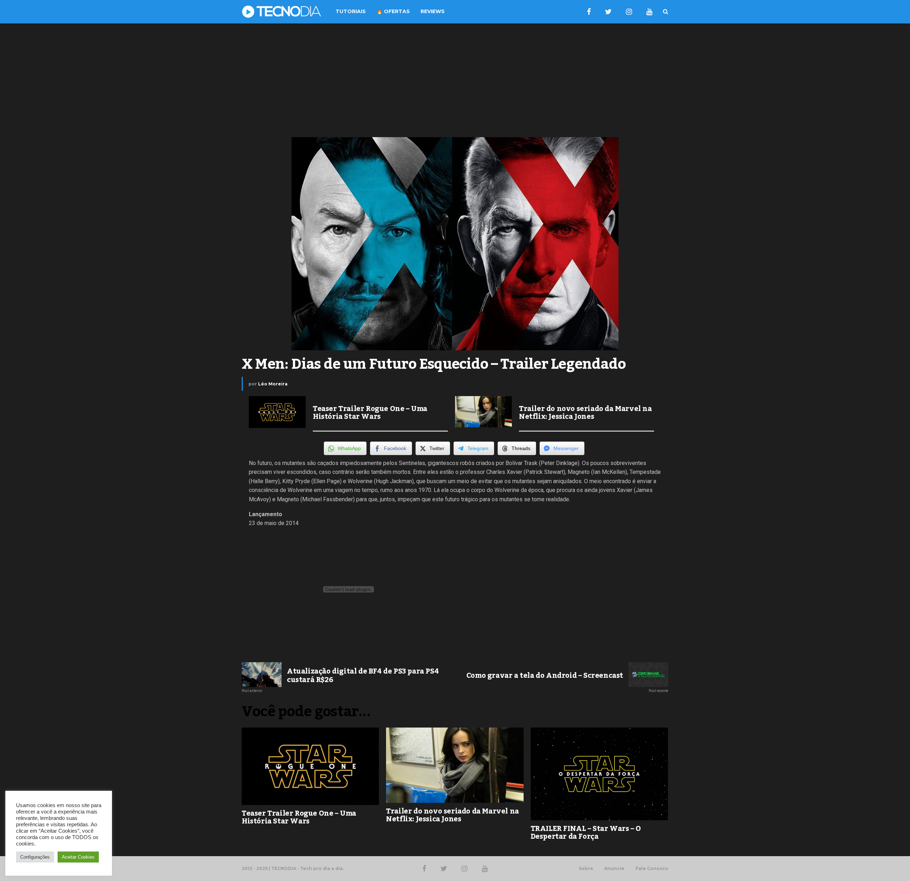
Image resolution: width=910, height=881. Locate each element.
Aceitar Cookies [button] (78, 857)
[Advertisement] (455, 80)
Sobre (586, 868)
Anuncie (614, 868)
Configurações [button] (35, 857)
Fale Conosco (652, 868)
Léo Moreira (273, 384)
